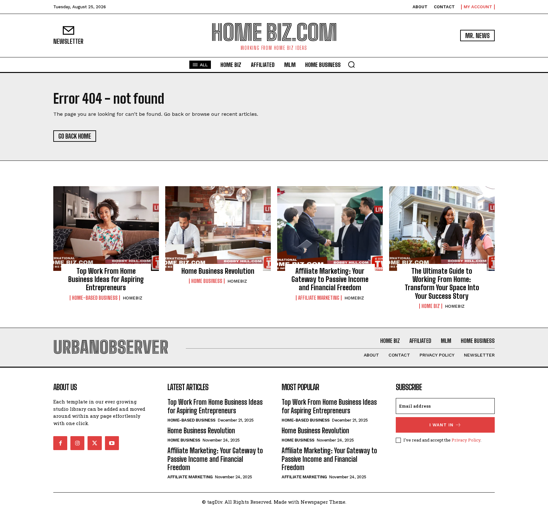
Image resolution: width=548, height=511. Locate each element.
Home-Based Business (95, 297)
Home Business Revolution (217, 271)
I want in (441, 425)
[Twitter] (94, 443)
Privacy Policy (466, 440)
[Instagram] (77, 443)
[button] (351, 64)
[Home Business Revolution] (218, 228)
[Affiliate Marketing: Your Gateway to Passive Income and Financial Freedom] (330, 228)
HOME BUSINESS (206, 281)
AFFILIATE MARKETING (318, 297)
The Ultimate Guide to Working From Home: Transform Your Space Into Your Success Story (442, 283)
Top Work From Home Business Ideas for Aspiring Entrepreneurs (106, 279)
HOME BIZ (430, 306)
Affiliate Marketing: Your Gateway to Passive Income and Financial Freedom (330, 279)
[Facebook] (60, 443)
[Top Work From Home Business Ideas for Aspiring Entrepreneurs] (106, 228)
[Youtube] (112, 443)
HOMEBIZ (132, 298)
